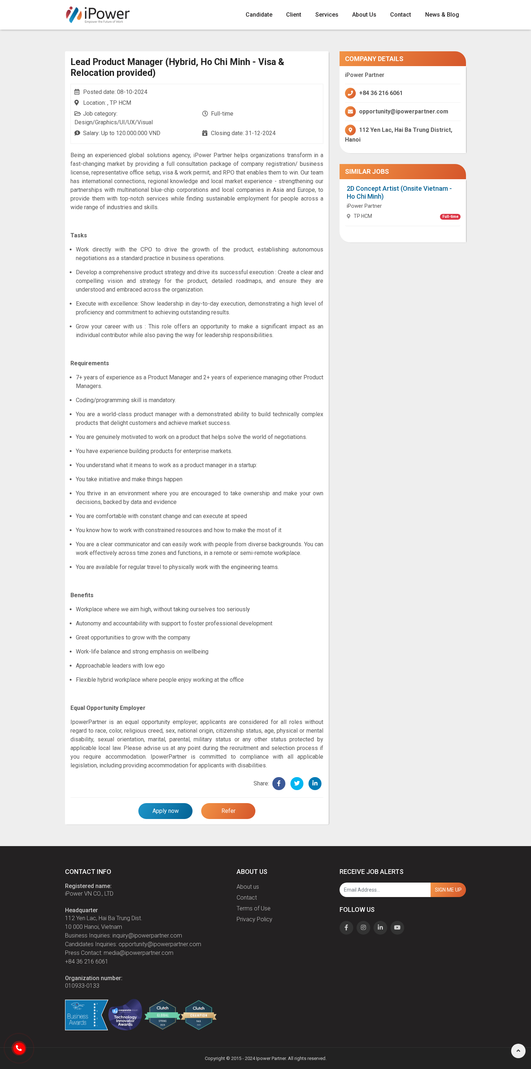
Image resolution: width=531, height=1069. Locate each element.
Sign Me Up (448, 890)
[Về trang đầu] (518, 1051)
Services (326, 14)
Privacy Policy (254, 919)
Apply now (165, 810)
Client (293, 14)
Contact (400, 14)
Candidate (259, 14)
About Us (364, 14)
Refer (228, 810)
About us (248, 886)
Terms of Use (254, 908)
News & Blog (442, 14)
